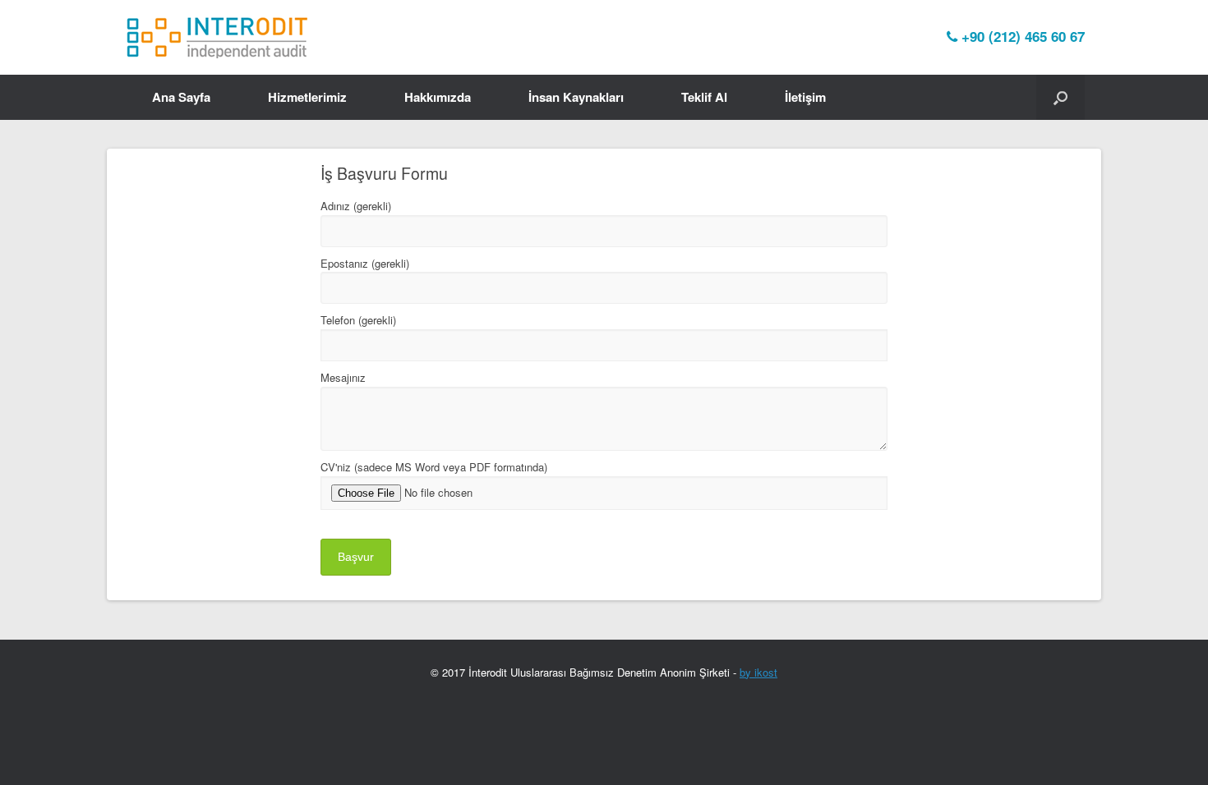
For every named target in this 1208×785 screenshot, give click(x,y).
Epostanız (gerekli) (364, 263)
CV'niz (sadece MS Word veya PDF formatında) (433, 467)
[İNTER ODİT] (218, 37)
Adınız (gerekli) (355, 205)
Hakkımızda (437, 97)
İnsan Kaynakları (576, 97)
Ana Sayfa (181, 97)
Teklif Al (704, 97)
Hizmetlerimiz (307, 97)
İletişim (805, 97)
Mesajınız (343, 377)
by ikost (758, 672)
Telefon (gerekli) (358, 320)
